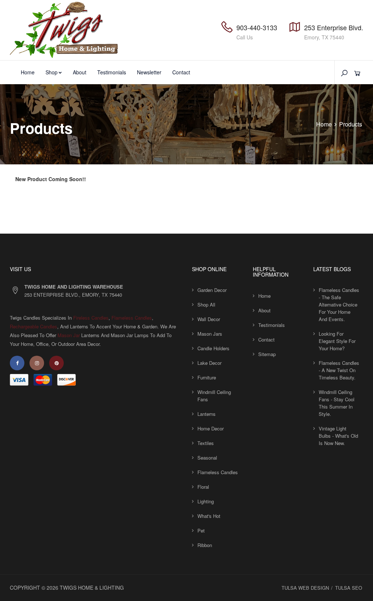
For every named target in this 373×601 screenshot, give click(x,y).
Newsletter (149, 72)
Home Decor (210, 428)
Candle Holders (213, 348)
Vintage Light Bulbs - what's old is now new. (338, 435)
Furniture (206, 377)
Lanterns (206, 413)
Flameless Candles (131, 317)
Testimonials (111, 72)
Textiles (205, 443)
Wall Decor (208, 319)
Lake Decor (209, 362)
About (79, 72)
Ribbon (204, 545)
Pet (201, 530)
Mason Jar (69, 335)
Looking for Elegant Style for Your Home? (337, 341)
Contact (181, 72)
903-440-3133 (256, 27)
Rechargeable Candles (33, 326)
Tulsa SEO (348, 587)
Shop (52, 72)
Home (28, 72)
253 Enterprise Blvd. (333, 27)
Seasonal (207, 457)
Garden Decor (212, 289)
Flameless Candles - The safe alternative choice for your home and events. (339, 304)
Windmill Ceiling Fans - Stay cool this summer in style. (336, 403)
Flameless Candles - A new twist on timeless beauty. (339, 370)
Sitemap (267, 354)
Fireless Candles (91, 317)
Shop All (206, 304)
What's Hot (208, 515)
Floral (203, 486)
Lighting (205, 501)
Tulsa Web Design (305, 587)
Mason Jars (209, 333)
